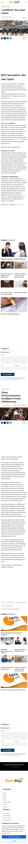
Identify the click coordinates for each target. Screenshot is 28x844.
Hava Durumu (6, 813)
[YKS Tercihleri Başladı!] (20, 285)
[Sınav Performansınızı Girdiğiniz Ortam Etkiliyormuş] (7, 266)
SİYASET (5, 804)
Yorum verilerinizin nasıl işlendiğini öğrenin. (11, 379)
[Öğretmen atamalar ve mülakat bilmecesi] (14, 249)
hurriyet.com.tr (18, 204)
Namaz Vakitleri (6, 815)
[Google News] (24, 39)
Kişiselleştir (14, 840)
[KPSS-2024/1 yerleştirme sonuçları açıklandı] (14, 680)
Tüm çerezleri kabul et (14, 836)
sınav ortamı (11, 602)
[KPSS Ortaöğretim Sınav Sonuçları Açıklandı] (14, 623)
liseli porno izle (17, 139)
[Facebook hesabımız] (10, 767)
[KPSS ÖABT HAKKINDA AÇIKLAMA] (14, 304)
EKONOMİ (5, 806)
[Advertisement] (14, 56)
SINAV (3, 602)
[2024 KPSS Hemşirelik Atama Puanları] (7, 660)
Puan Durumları (6, 820)
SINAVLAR (24, 405)
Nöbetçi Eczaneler (7, 818)
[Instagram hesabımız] (15, 767)
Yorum (3, 355)
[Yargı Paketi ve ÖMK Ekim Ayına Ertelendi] (7, 285)
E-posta (17, 365)
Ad (2, 365)
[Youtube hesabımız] (18, 767)
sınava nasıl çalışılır (7, 605)
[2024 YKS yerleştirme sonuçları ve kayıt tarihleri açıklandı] (20, 266)
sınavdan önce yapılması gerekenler (10, 609)
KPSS (19, 405)
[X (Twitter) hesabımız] (13, 767)
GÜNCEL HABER (6, 802)
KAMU (4, 793)
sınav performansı (21, 602)
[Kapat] (26, 822)
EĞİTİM (24, 17)
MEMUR (5, 795)
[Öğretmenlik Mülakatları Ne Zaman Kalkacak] (7, 642)
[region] (14, 832)
